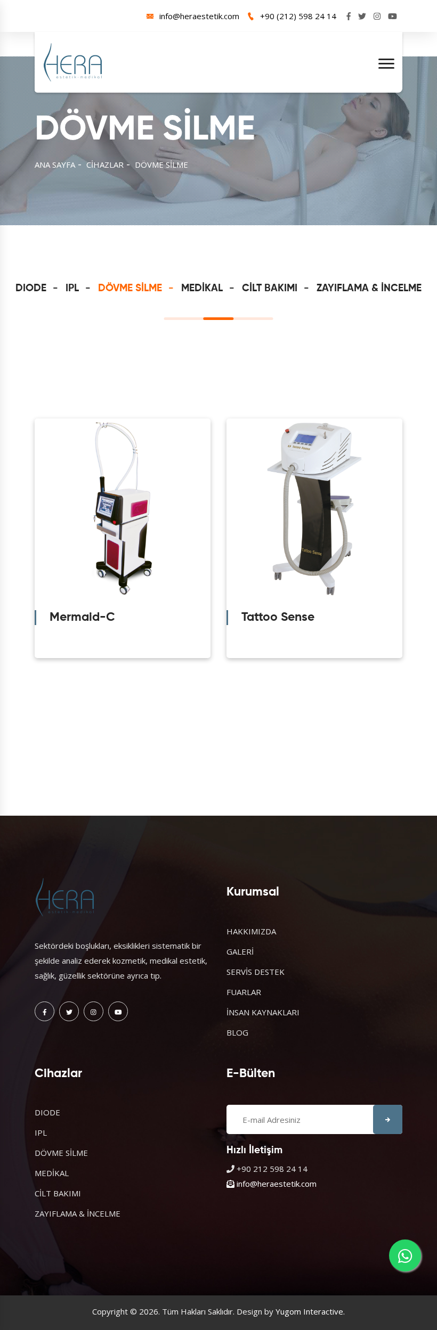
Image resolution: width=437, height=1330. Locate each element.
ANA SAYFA (55, 164)
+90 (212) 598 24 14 (298, 16)
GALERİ (240, 951)
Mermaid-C (82, 617)
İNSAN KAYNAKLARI (263, 1012)
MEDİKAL (202, 288)
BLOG (237, 1032)
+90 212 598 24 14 (272, 1168)
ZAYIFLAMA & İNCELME (369, 288)
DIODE (30, 288)
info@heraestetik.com (199, 16)
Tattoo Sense (277, 617)
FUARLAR (243, 992)
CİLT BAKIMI (269, 288)
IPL (72, 288)
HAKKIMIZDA (251, 931)
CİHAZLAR (105, 164)
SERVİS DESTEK (255, 971)
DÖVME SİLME (161, 164)
